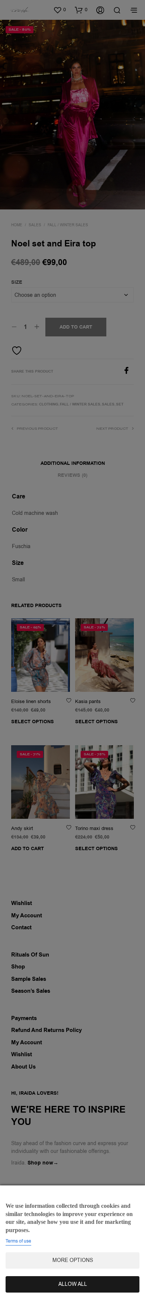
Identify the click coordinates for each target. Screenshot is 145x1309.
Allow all (72, 1284)
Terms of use (18, 1241)
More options (72, 1260)
